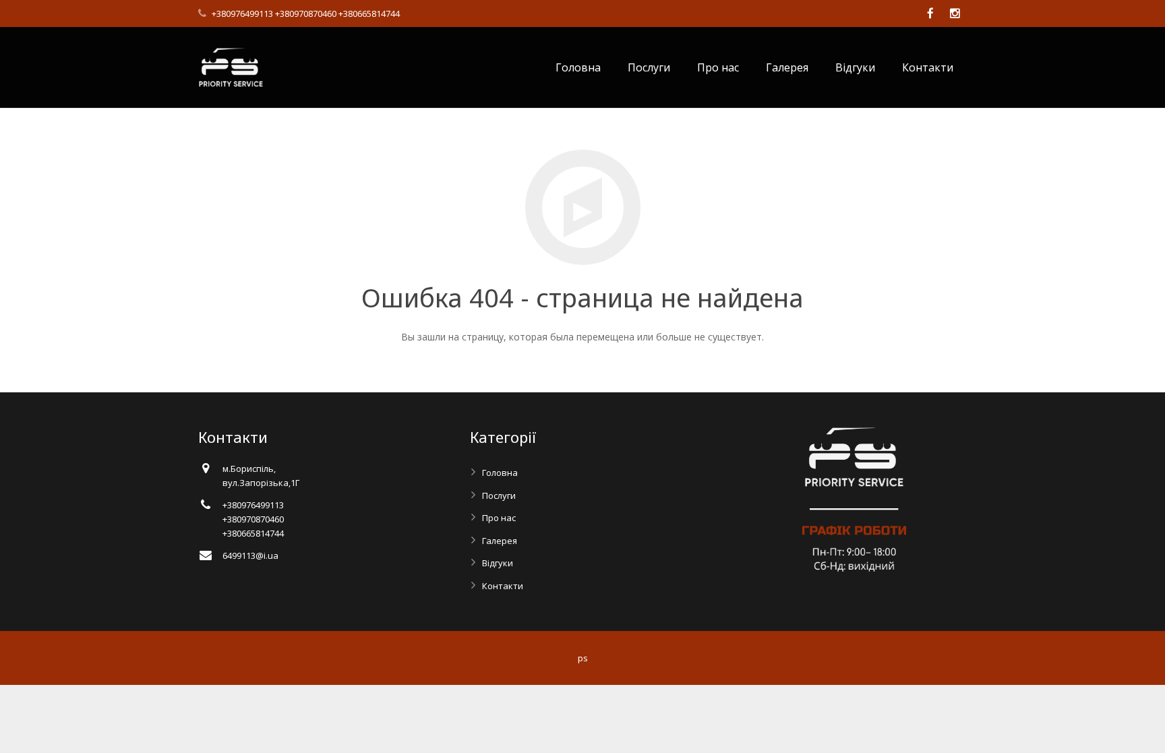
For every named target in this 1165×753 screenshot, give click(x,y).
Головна (500, 472)
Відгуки (497, 563)
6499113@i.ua (250, 555)
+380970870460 (305, 13)
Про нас (499, 518)
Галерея (499, 541)
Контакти (502, 586)
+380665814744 (369, 13)
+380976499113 (242, 13)
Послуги (499, 495)
